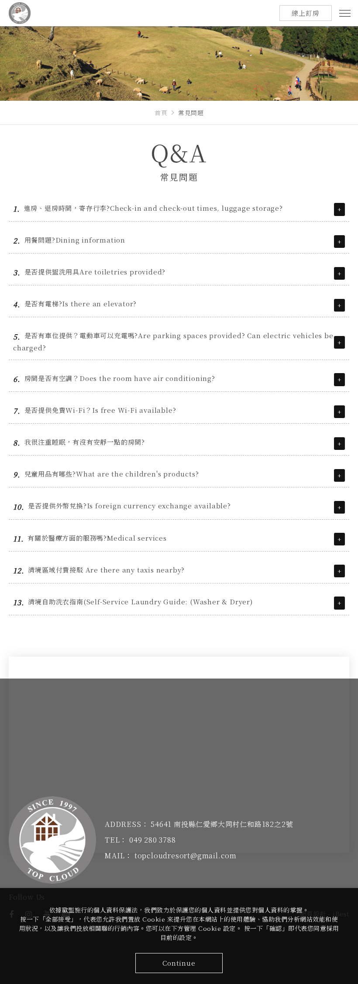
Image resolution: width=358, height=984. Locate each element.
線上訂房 (305, 12)
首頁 (161, 113)
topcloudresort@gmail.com (185, 855)
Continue (178, 962)
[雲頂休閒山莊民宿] (52, 840)
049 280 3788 (152, 840)
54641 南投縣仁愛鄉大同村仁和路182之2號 (222, 824)
